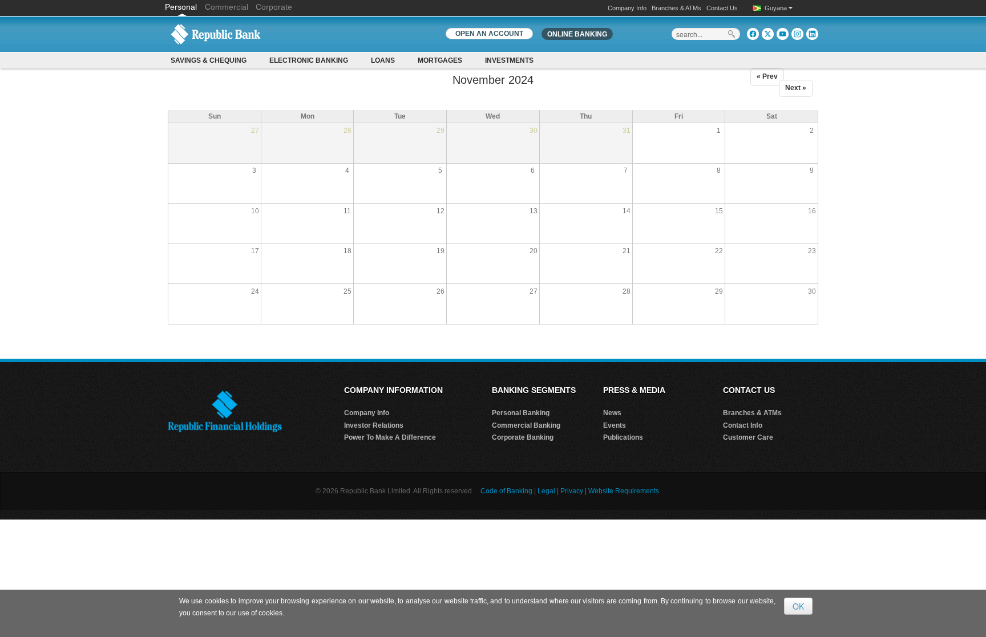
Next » (795, 88)
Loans (383, 60)
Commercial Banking (526, 425)
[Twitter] (768, 34)
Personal (182, 6)
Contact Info (742, 425)
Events (614, 425)
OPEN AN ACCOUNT (489, 34)
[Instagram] (797, 34)
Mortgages (440, 60)
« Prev (767, 76)
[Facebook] (753, 34)
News (612, 413)
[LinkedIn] (812, 34)
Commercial (226, 6)
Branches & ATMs (676, 8)
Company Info (627, 8)
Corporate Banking (522, 437)
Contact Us (722, 8)
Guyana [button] (777, 8)
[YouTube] (783, 34)
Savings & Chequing (208, 60)
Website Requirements (623, 491)
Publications (623, 437)
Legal (546, 491)
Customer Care (748, 437)
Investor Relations (373, 425)
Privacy (571, 491)
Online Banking (577, 34)
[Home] (216, 34)
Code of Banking (506, 491)
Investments (509, 60)
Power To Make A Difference (390, 437)
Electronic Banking (308, 60)
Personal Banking (520, 413)
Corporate (274, 6)
